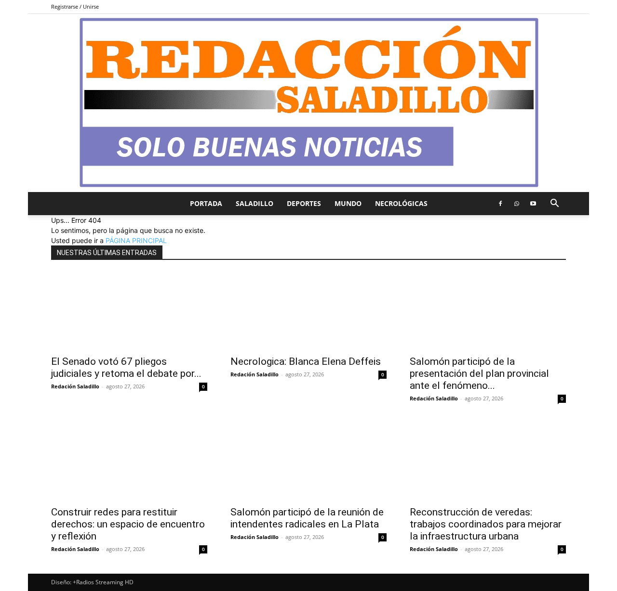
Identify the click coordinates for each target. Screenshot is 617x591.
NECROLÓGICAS (401, 203)
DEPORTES (304, 203)
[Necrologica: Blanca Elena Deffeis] (308, 310)
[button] (554, 204)
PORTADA (206, 203)
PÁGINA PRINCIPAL (136, 240)
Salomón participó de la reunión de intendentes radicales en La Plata (307, 518)
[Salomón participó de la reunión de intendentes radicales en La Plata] (308, 461)
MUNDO (348, 203)
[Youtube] (533, 203)
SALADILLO (254, 203)
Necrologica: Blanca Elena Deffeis (305, 361)
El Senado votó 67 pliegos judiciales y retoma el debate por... (126, 367)
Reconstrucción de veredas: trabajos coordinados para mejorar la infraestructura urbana (486, 524)
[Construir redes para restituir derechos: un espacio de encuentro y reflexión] (129, 461)
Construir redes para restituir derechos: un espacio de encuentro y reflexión (128, 524)
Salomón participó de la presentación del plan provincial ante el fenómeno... (479, 373)
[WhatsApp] (517, 203)
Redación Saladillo (75, 386)
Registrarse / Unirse (75, 6)
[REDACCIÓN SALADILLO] (308, 103)
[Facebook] (500, 203)
